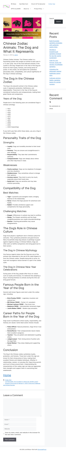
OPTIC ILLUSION (15, 8)
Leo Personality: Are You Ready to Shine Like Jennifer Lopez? (21, 381)
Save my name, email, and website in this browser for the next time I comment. (22, 433)
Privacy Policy (38, 8)
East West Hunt (23, 4)
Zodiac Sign (51, 4)
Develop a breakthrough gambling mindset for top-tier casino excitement (55, 54)
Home (7, 375)
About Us (26, 8)
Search (51, 18)
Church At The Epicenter (38, 4)
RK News (13, 4)
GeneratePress (42, 449)
